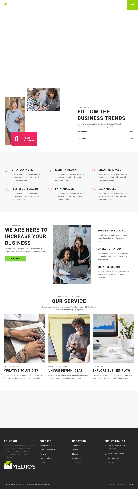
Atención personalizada (48, 450)
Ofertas (75, 454)
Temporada (76, 458)
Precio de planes (46, 458)
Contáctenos (77, 462)
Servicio (75, 450)
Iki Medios (76, 445)
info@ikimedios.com (116, 453)
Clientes (43, 462)
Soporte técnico (46, 445)
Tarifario (43, 454)
